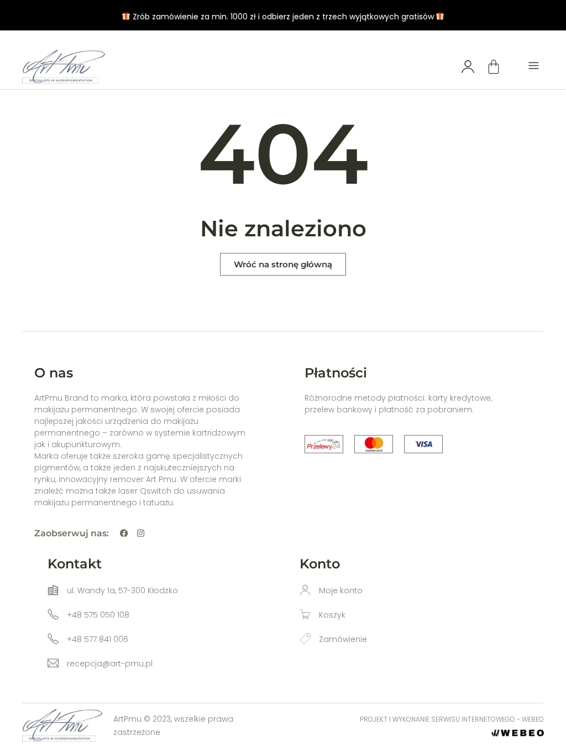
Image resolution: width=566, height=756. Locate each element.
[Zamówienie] (305, 638)
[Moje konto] (305, 590)
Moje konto (341, 590)
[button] (533, 67)
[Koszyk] (305, 614)
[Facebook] (124, 533)
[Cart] (493, 66)
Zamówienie (343, 639)
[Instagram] (141, 533)
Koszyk (332, 614)
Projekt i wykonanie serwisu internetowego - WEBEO (452, 719)
